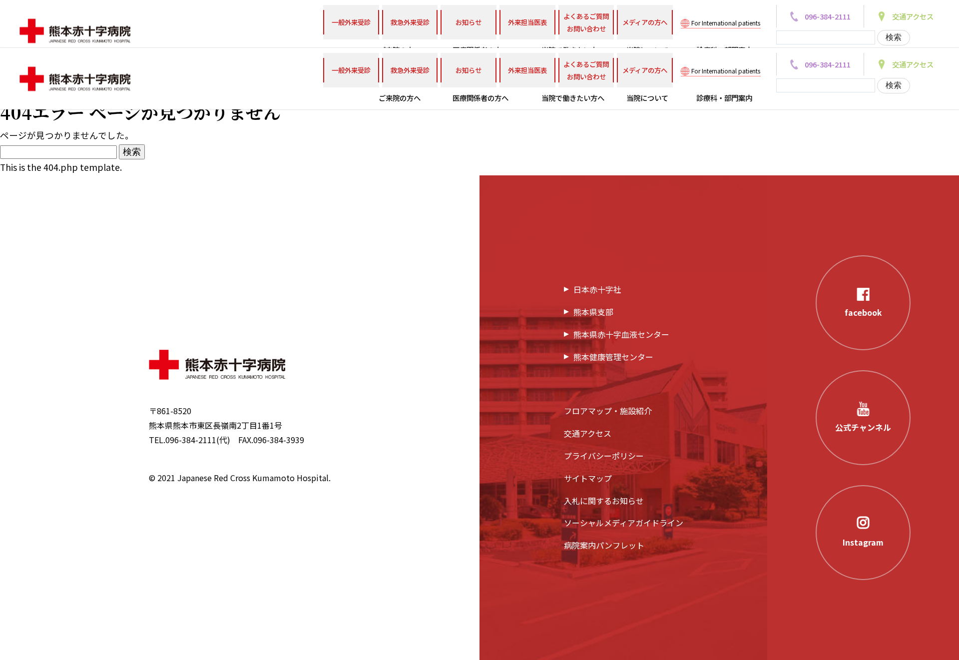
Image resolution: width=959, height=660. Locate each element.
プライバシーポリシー (604, 456)
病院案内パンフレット (604, 545)
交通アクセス (587, 433)
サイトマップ (588, 478)
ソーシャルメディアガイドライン (623, 523)
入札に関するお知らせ (604, 501)
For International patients (725, 22)
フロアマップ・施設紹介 (608, 411)
